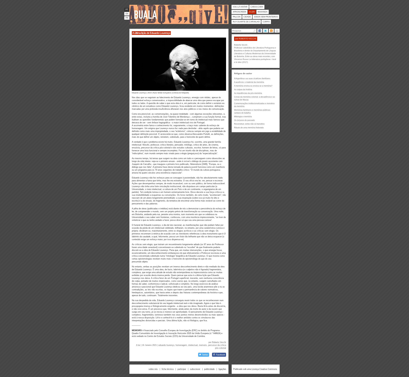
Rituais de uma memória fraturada (249, 127)
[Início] (146, 14)
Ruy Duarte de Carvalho (246, 22)
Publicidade (209, 369)
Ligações (222, 369)
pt (127, 9)
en (127, 14)
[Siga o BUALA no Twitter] (265, 31)
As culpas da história (243, 89)
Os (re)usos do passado (244, 120)
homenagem (181, 345)
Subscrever (195, 369)
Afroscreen (239, 12)
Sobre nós (153, 369)
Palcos (236, 17)
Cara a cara (257, 7)
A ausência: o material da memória (249, 82)
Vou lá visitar (240, 7)
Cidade (247, 17)
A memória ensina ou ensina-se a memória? (253, 86)
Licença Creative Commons (264, 369)
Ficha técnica (168, 369)
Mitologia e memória (243, 116)
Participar (181, 369)
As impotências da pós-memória (248, 93)
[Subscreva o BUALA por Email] (277, 31)
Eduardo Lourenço (166, 345)
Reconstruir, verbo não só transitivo (249, 124)
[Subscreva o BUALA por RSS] (271, 31)
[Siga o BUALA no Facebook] (259, 31)
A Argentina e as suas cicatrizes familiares (252, 78)
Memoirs (203, 345)
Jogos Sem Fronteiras (266, 17)
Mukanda (262, 12)
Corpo (266, 22)
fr (127, 18)
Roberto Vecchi (219, 342)
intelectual (193, 345)
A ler (252, 12)
